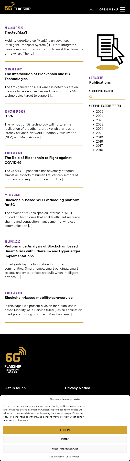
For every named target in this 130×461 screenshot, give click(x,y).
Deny (65, 439)
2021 (99, 129)
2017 (99, 146)
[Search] (91, 9)
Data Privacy (72, 456)
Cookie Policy (56, 456)
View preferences (65, 448)
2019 (99, 137)
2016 (99, 150)
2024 (100, 116)
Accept (65, 430)
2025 (99, 112)
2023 (99, 120)
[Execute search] (90, 97)
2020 (99, 133)
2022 (99, 124)
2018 (99, 141)
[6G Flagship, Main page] (17, 6)
